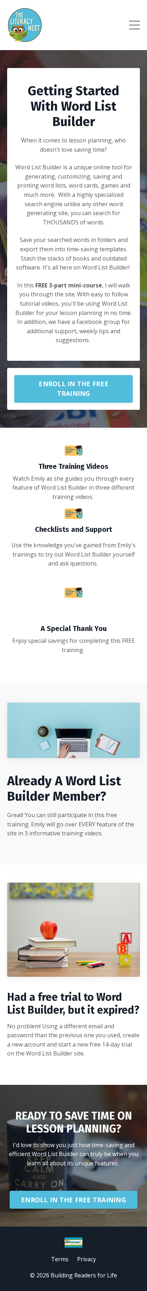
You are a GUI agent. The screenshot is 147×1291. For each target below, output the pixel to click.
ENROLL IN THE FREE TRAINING (73, 388)
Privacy (86, 1259)
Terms (60, 1259)
